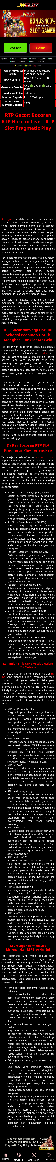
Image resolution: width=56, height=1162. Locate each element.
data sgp (30, 329)
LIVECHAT (49, 1159)
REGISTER (18, 1159)
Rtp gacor (7, 219)
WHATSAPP (34, 1159)
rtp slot (43, 353)
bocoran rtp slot (45, 457)
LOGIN (41, 47)
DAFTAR (15, 47)
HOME (6, 1159)
